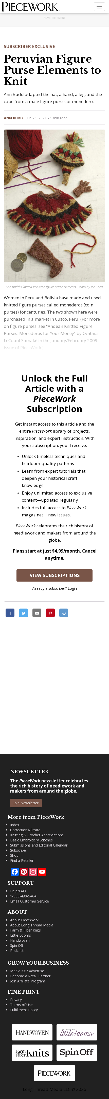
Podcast (17, 950)
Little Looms (20, 935)
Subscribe (18, 850)
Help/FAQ (18, 891)
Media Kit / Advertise (27, 970)
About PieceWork (24, 920)
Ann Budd (13, 118)
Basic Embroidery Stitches (31, 840)
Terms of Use (21, 1004)
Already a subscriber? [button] (54, 588)
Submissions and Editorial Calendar (38, 845)
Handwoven (20, 940)
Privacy (16, 999)
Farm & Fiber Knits (25, 930)
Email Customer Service (29, 901)
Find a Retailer (21, 860)
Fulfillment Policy (24, 1009)
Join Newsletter (26, 802)
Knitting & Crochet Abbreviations (37, 835)
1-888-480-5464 (23, 896)
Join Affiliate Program (27, 981)
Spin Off (16, 945)
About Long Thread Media (31, 925)
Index (14, 824)
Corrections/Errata (25, 829)
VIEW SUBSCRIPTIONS (55, 575)
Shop (14, 855)
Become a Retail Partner (30, 976)
